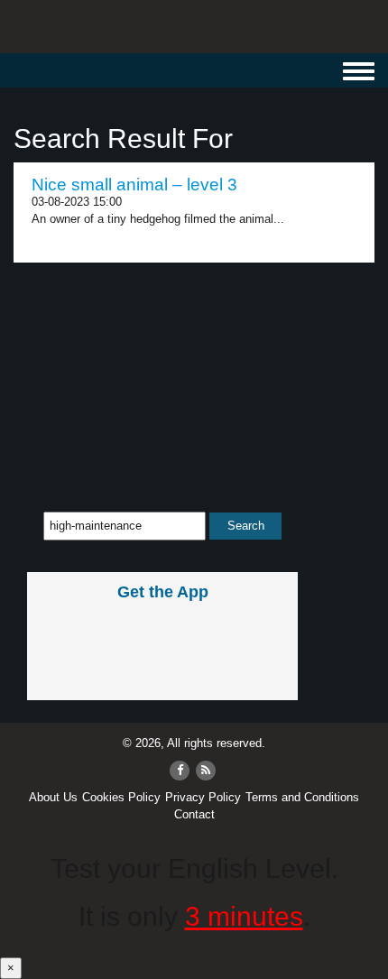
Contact (194, 814)
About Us (53, 797)
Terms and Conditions (302, 797)
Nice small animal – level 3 (134, 184)
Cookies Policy (121, 797)
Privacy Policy (203, 797)
